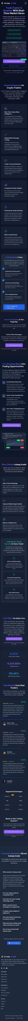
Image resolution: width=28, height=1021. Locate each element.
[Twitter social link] (1, 968)
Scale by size (4, 979)
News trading (4, 974)
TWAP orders (4, 981)
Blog (2, 1008)
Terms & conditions (5, 992)
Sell (22, 440)
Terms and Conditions (10, 1018)
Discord (3, 1003)
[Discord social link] (6, 968)
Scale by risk (4, 976)
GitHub (2, 1006)
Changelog (3, 990)
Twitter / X (3, 1001)
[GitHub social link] (4, 968)
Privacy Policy (20, 1018)
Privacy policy (4, 995)
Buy (18, 440)
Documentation (4, 987)
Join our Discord (15, 943)
